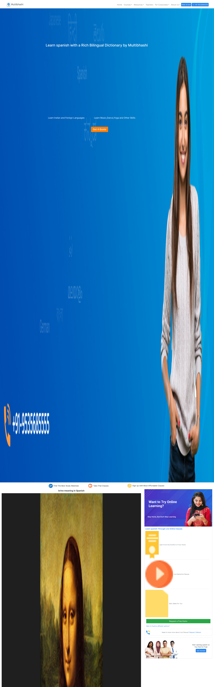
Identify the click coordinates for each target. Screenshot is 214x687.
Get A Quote (99, 129)
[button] (128, 4)
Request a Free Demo (178, 621)
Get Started (201, 651)
